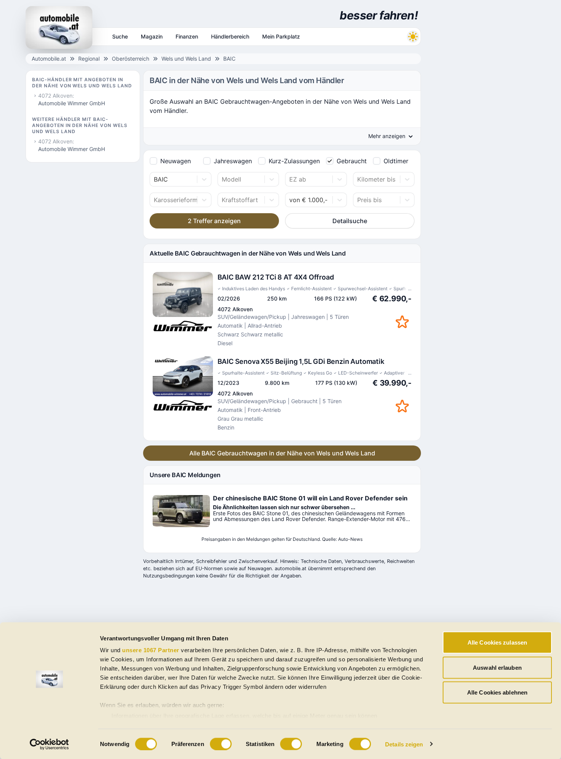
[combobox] (155, 179)
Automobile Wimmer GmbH (71, 103)
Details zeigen (404, 744)
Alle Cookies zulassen (497, 642)
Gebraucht (352, 161)
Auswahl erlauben (497, 667)
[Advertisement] (481, 114)
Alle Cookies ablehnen (497, 692)
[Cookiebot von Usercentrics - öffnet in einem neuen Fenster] (49, 744)
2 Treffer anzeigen (214, 221)
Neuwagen (175, 161)
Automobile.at (49, 58)
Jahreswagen (233, 161)
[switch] (221, 744)
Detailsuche (349, 221)
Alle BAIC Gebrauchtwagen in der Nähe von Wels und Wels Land (282, 453)
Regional (89, 58)
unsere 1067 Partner (150, 650)
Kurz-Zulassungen (294, 161)
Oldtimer (396, 161)
